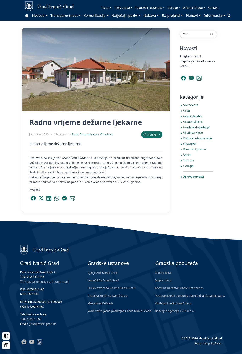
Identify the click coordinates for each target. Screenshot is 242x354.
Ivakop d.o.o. (163, 273)
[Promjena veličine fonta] (6, 345)
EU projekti (171, 15)
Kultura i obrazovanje (197, 138)
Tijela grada (122, 8)
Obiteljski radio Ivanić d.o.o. (173, 303)
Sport (187, 155)
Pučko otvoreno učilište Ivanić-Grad (111, 288)
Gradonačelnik (193, 122)
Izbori (105, 8)
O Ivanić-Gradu (193, 8)
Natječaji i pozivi (124, 15)
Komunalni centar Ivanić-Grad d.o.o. (179, 288)
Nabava (149, 15)
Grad (74, 134)
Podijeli (152, 135)
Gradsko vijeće (193, 133)
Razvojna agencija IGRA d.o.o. (175, 311)
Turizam (188, 160)
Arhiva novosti (193, 177)
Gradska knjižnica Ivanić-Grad (107, 296)
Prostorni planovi (194, 149)
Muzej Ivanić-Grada (100, 303)
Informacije (213, 15)
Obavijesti (106, 134)
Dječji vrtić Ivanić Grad (102, 273)
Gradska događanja (196, 127)
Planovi (192, 15)
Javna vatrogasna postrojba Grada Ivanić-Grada (119, 311)
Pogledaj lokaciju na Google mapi (46, 282)
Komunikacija (94, 15)
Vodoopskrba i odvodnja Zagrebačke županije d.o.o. (190, 296)
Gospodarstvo (89, 134)
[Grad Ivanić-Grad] (49, 6)
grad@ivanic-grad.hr (42, 324)
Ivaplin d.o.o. (163, 280)
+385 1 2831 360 (30, 319)
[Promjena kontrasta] (6, 336)
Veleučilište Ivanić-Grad (103, 280)
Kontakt (213, 8)
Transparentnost (64, 15)
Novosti (38, 15)
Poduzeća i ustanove (148, 8)
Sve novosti (190, 105)
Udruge (172, 8)
